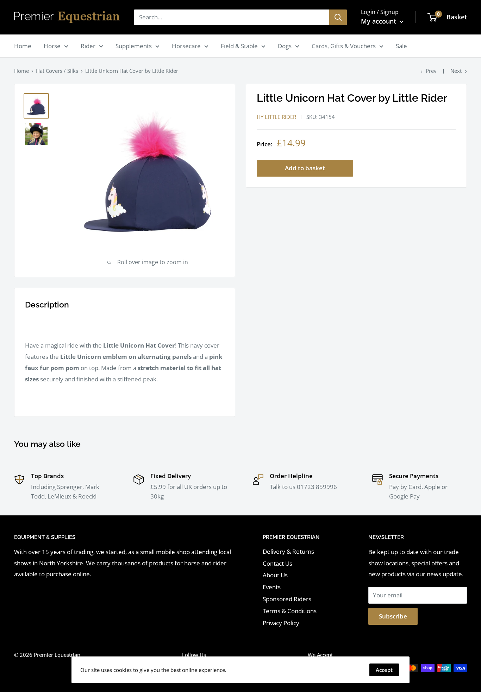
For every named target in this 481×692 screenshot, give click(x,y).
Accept (384, 669)
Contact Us (277, 563)
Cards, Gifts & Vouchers (344, 46)
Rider (88, 46)
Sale (401, 46)
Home (22, 46)
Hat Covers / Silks (57, 70)
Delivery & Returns (288, 551)
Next (456, 70)
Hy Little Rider (276, 116)
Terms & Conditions (290, 611)
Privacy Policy (281, 623)
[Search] (338, 17)
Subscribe (393, 616)
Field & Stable (239, 46)
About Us (275, 575)
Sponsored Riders (287, 599)
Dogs (285, 46)
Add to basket (305, 168)
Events (272, 587)
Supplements (133, 46)
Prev (431, 70)
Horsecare (186, 46)
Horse (52, 46)
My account (379, 21)
